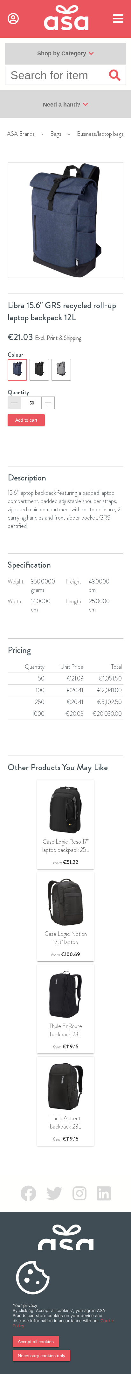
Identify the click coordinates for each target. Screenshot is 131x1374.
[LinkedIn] (104, 1193)
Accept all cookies (36, 1341)
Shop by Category (61, 53)
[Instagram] (79, 1193)
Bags (55, 134)
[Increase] (48, 403)
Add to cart (26, 420)
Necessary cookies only (41, 1355)
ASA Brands (21, 134)
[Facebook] (28, 1193)
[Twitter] (54, 1193)
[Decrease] (14, 403)
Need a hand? (61, 104)
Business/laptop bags (100, 134)
